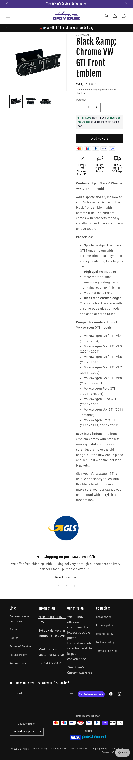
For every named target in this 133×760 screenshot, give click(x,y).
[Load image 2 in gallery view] (30, 101)
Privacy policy (105, 625)
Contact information (112, 752)
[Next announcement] (126, 4)
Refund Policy (18, 654)
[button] (8, 16)
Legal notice (104, 617)
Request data (18, 663)
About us (15, 629)
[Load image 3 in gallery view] (45, 101)
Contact (15, 638)
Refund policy (40, 749)
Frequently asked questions (20, 619)
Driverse (24, 749)
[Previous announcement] (7, 4)
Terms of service (78, 749)
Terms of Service (20, 646)
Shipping (96, 89)
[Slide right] (74, 586)
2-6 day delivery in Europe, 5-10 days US (51, 636)
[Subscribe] (71, 693)
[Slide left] (58, 586)
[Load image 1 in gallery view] (16, 101)
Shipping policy (99, 749)
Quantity (81, 99)
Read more (63, 577)
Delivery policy (105, 642)
